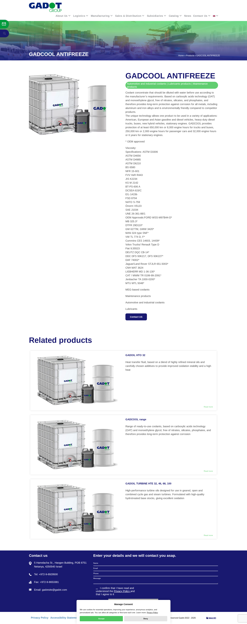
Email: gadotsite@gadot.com (50, 589)
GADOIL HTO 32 (135, 355)
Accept (101, 619)
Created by (201, 618)
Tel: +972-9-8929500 (46, 574)
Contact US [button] (136, 317)
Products (190, 55)
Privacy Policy (122, 591)
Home (181, 55)
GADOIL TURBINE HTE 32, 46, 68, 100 (148, 483)
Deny (145, 619)
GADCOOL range (135, 419)
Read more (208, 407)
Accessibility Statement (64, 617)
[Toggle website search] (4, 33)
